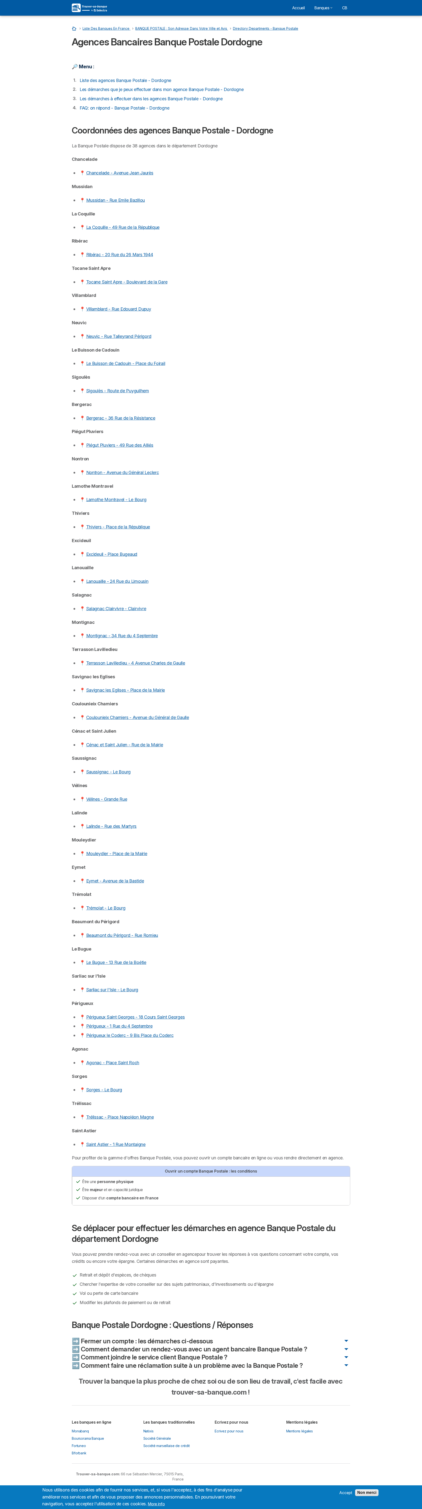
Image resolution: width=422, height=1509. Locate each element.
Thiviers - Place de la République (118, 526)
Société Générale (157, 1438)
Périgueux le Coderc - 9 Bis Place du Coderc (130, 1035)
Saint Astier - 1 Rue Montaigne (116, 1144)
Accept (345, 1492)
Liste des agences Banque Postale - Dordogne (125, 80)
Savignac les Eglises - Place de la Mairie (125, 690)
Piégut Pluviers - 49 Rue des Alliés (119, 445)
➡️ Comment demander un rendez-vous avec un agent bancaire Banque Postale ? (189, 1349)
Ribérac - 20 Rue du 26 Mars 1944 (119, 254)
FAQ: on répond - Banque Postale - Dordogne (124, 108)
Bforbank (79, 1453)
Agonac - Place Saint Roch (112, 1062)
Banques (321, 7)
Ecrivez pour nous (229, 1431)
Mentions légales (299, 1431)
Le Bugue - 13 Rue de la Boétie (116, 962)
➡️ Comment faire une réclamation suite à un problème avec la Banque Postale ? (187, 1365)
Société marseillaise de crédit (166, 1446)
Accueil (298, 7)
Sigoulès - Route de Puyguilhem (117, 390)
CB (344, 7)
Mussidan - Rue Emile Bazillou (115, 200)
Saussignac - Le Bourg (108, 771)
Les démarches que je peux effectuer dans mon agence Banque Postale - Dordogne (162, 89)
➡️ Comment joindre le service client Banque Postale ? (149, 1357)
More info (156, 1504)
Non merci (366, 1492)
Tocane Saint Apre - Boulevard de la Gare (127, 281)
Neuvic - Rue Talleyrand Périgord (118, 336)
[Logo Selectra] (89, 7)
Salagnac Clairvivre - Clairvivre (116, 608)
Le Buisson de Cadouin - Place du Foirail (125, 363)
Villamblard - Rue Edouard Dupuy (118, 309)
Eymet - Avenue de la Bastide (115, 880)
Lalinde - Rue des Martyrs (111, 826)
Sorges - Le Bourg (104, 1089)
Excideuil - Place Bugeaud (111, 554)
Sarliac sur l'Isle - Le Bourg (112, 989)
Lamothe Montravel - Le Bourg (116, 499)
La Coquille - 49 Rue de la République (123, 227)
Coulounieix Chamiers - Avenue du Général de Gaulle (137, 717)
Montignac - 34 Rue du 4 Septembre (122, 635)
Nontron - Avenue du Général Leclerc (122, 472)
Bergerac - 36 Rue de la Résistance (120, 418)
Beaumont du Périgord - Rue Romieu (122, 935)
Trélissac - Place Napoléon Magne (120, 1117)
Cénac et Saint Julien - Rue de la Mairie (124, 744)
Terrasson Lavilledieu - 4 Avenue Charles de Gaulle (135, 663)
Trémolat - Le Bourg (106, 908)
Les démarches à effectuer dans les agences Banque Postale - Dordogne (151, 98)
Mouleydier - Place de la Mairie (116, 853)
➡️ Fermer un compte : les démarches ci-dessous (142, 1341)
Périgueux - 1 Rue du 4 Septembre (119, 1026)
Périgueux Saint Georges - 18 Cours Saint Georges (135, 1017)
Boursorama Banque (88, 1438)
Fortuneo (79, 1446)
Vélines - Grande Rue (106, 799)
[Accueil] (75, 28)
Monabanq (80, 1431)
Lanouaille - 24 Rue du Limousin (117, 581)
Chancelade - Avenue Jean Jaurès (119, 172)
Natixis (148, 1431)
